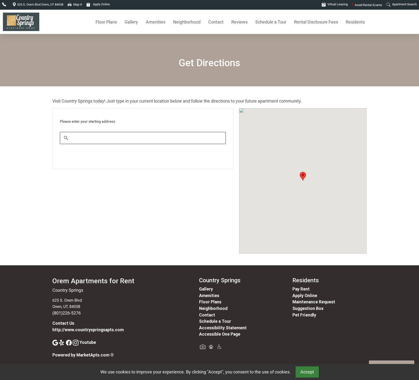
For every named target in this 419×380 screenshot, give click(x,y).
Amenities (155, 21)
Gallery (131, 21)
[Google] (55, 342)
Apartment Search (404, 4)
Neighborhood (187, 21)
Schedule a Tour (270, 21)
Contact (216, 21)
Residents (355, 21)
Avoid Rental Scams (367, 5)
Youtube (88, 342)
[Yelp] (62, 342)
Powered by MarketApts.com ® (83, 355)
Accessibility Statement (223, 327)
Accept (307, 372)
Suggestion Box (307, 308)
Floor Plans (106, 21)
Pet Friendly (304, 315)
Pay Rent (301, 289)
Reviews (239, 21)
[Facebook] (69, 342)
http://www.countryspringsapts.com (88, 329)
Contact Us (63, 323)
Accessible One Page (219, 334)
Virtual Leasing (337, 4)
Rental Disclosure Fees (316, 21)
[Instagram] (76, 342)
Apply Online (101, 4)
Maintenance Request (313, 301)
